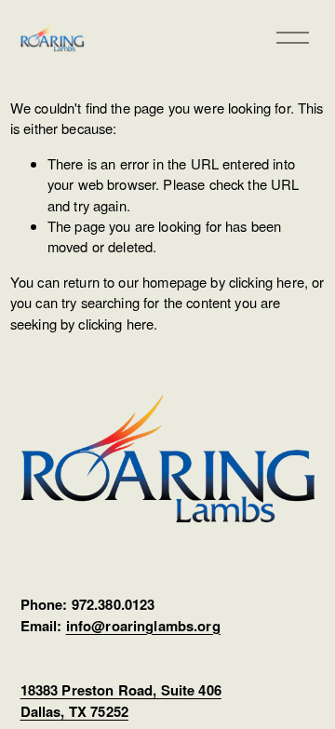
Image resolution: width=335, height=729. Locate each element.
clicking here (266, 281)
